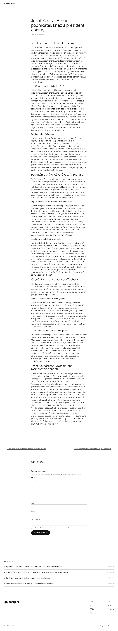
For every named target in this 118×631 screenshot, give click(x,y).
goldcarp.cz (9, 3)
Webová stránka (35, 519)
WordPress (111, 626)
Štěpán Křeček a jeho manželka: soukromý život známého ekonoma (33, 567)
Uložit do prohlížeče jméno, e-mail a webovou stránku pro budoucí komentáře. (53, 528)
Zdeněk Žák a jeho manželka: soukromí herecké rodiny (27, 578)
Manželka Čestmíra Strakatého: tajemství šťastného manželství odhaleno (36, 572)
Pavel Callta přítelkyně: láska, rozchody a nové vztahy (92, 449)
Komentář (34, 481)
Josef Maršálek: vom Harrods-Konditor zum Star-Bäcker (26, 449)
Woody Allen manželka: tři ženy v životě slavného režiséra (29, 584)
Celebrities (41, 34)
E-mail (33, 511)
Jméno (33, 503)
